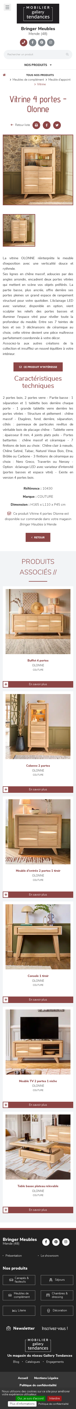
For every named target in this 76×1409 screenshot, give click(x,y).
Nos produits (35, 65)
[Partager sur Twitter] (57, 125)
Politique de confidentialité (38, 1385)
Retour (39, 537)
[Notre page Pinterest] (41, 42)
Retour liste (22, 125)
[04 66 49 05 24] (23, 42)
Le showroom (49, 1255)
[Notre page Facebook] (32, 42)
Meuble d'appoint (59, 79)
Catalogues (32, 1361)
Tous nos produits (40, 75)
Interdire (54, 1398)
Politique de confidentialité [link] (53, 1404)
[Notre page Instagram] (50, 42)
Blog (16, 1361)
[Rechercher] (68, 54)
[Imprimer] (36, 125)
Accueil (23, 1378)
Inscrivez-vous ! (55, 1328)
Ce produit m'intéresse (40, 367)
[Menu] (7, 7)
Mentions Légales (46, 1378)
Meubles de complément (28, 79)
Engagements (55, 1361)
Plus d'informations (22, 1403)
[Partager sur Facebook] (47, 125)
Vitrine (41, 84)
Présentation (14, 1255)
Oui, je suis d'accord (31, 1398)
